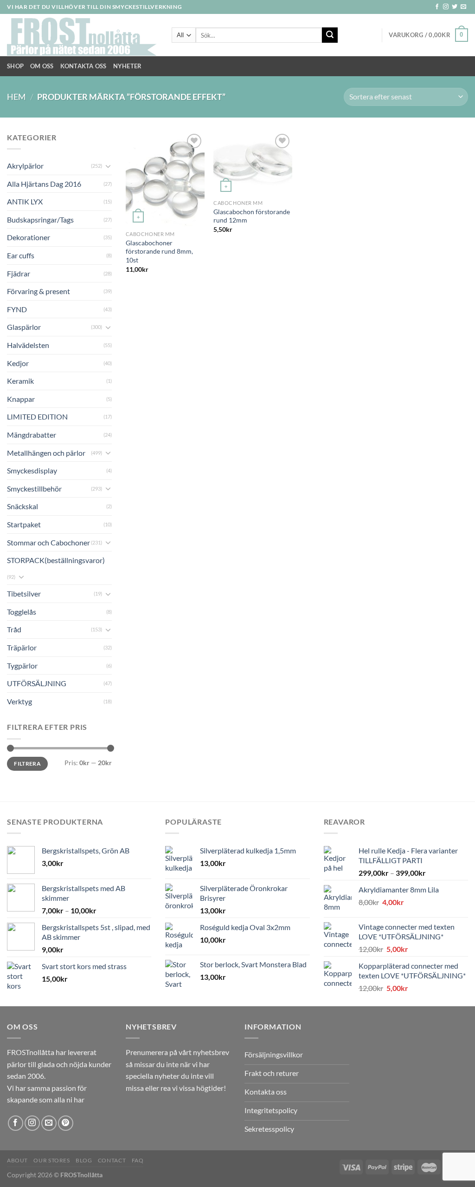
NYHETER (127, 66)
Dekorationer (28, 237)
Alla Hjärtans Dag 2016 (44, 183)
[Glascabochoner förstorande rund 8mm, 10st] (165, 178)
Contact (112, 1160)
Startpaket (24, 524)
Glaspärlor (24, 326)
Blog (84, 1160)
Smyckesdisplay (32, 470)
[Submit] (330, 35)
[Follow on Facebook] (437, 7)
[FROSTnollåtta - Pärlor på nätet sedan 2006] (82, 35)
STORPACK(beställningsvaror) (56, 560)
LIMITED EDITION (37, 416)
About (17, 1160)
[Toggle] (108, 165)
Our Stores (51, 1160)
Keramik (20, 380)
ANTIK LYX (25, 201)
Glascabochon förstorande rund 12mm (251, 216)
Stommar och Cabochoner (48, 542)
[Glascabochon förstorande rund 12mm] (252, 163)
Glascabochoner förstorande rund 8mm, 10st (159, 251)
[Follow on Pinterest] (65, 1123)
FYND (17, 309)
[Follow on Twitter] (454, 7)
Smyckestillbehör (34, 488)
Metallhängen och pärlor (46, 452)
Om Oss (42, 66)
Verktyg (19, 701)
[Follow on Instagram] (446, 7)
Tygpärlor (22, 665)
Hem (16, 97)
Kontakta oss (83, 66)
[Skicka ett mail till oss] (463, 7)
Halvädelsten (28, 345)
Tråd (14, 629)
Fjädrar (18, 273)
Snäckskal (22, 506)
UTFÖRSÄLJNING (36, 683)
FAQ (138, 1160)
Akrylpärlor (25, 165)
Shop (15, 66)
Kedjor (18, 363)
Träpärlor (22, 647)
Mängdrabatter (31, 434)
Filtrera (27, 763)
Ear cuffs (20, 255)
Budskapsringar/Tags (40, 219)
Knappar (21, 398)
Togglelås (21, 611)
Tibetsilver (24, 593)
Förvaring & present (38, 291)
